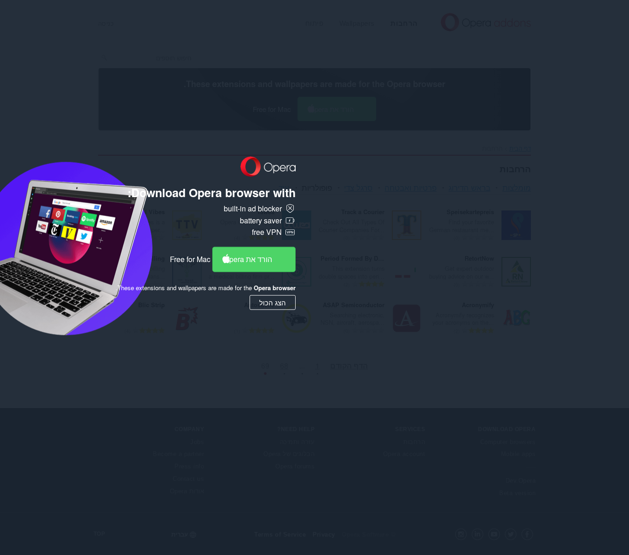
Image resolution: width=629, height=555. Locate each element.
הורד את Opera (248, 259)
